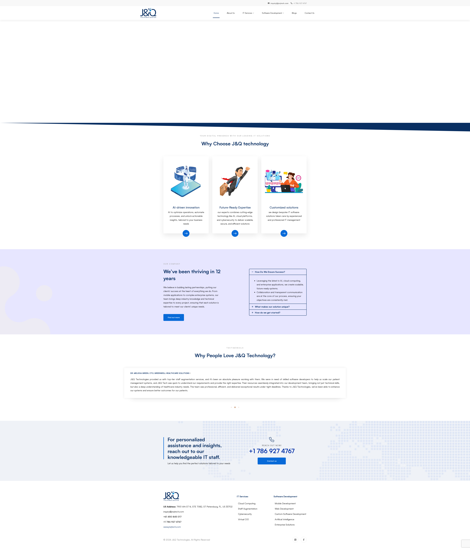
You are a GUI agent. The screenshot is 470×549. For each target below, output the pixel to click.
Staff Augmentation (247, 508)
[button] (231, 407)
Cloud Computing (246, 503)
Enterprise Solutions (285, 524)
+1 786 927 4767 (272, 451)
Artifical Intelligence (284, 519)
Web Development (284, 508)
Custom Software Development (290, 514)
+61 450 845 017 (172, 516)
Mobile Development (285, 503)
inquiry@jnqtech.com (173, 511)
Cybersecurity (245, 514)
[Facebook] (304, 540)
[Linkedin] (295, 540)
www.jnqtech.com (172, 526)
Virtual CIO (243, 519)
